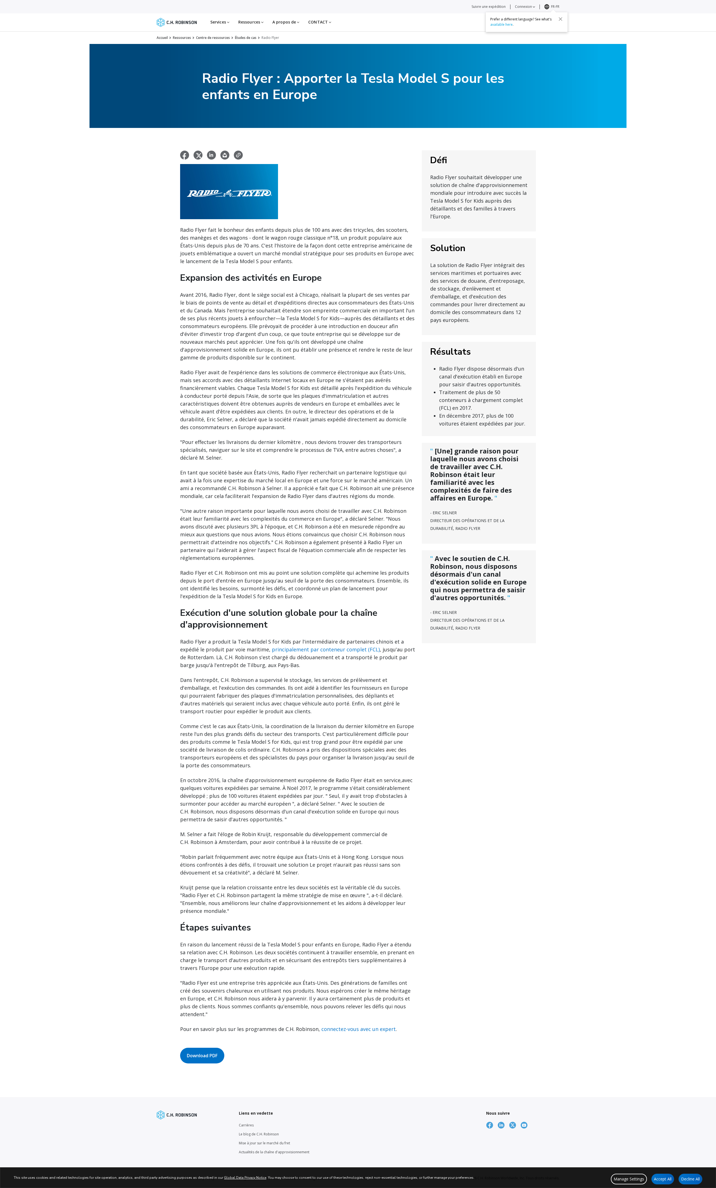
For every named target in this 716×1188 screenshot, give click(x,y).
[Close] (560, 18)
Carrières (246, 1125)
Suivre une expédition (489, 6)
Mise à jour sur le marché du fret (264, 1143)
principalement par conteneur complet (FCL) (326, 649)
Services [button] (218, 22)
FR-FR (555, 6)
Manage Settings (629, 1179)
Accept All (663, 1179)
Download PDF (202, 1056)
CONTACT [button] (318, 22)
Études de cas (245, 37)
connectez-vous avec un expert (358, 1029)
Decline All (690, 1179)
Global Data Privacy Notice (245, 1177)
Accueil (162, 37)
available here (501, 24)
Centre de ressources (213, 37)
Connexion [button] (524, 6)
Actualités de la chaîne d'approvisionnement (274, 1152)
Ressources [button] (249, 22)
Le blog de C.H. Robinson (259, 1134)
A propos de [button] (284, 22)
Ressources (182, 37)
